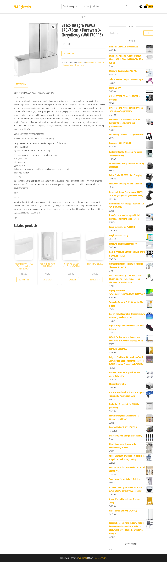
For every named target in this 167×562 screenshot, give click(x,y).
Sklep (83, 17)
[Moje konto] (140, 6)
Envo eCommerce (100, 557)
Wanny (81, 62)
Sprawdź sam (69, 53)
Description (21, 84)
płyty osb (76, 65)
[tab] (23, 84)
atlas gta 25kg (90, 62)
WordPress (82, 557)
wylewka (81, 65)
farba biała (98, 62)
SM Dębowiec (22, 6)
